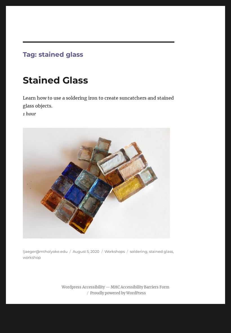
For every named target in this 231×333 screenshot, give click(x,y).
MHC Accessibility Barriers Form (140, 287)
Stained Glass (55, 80)
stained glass (161, 251)
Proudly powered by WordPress (118, 293)
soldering (138, 251)
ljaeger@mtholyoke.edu (45, 251)
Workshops (115, 251)
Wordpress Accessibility (83, 287)
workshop (32, 257)
